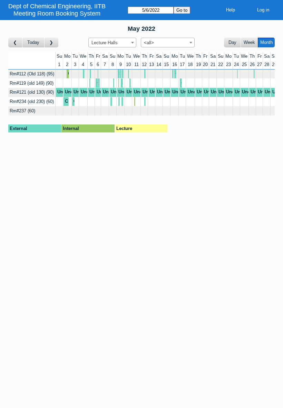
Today (33, 42)
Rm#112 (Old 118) (31, 73)
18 (190, 64)
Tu (75, 56)
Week (249, 42)
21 (213, 64)
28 (266, 64)
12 (144, 64)
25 (244, 64)
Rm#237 (22, 110)
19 (198, 64)
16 (174, 64)
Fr (98, 56)
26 (252, 64)
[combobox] (112, 42)
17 (182, 64)
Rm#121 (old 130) (31, 92)
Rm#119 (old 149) (31, 83)
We (83, 56)
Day (232, 42)
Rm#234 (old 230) (31, 101)
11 (136, 64)
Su (59, 56)
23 (228, 64)
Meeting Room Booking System (56, 13)
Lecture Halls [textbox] (104, 42)
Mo (67, 56)
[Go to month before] (15, 43)
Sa (105, 56)
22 (220, 64)
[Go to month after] (51, 43)
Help (230, 9)
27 (259, 64)
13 (151, 64)
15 (166, 64)
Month (266, 42)
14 (158, 64)
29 (274, 64)
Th (91, 56)
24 (236, 64)
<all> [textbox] (149, 42)
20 (205, 64)
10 (128, 64)
